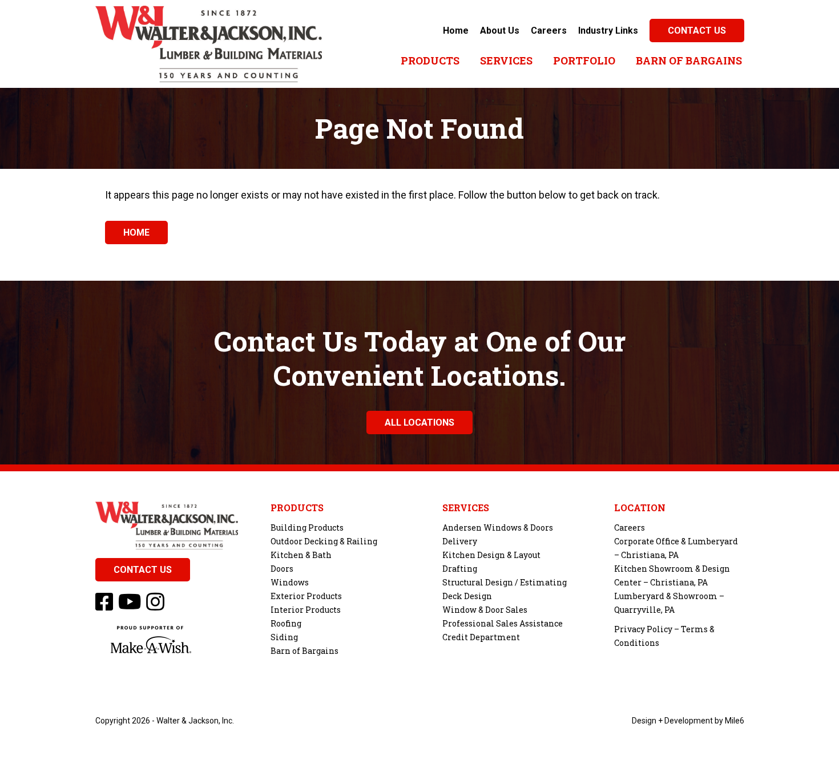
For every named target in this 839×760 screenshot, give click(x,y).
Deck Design (467, 596)
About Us (499, 30)
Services (506, 60)
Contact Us (697, 30)
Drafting (459, 568)
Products (430, 60)
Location (639, 508)
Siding (284, 637)
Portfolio (584, 60)
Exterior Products (306, 596)
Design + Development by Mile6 (688, 720)
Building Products (307, 527)
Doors (282, 568)
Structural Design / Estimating (504, 582)
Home (456, 30)
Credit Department (481, 637)
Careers (549, 30)
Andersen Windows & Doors (497, 527)
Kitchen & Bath (301, 554)
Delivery (459, 541)
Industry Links (608, 30)
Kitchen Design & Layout (491, 554)
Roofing (286, 623)
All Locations (419, 422)
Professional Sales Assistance (502, 623)
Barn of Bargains (689, 60)
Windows (290, 582)
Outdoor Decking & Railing (324, 541)
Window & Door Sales (484, 609)
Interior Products (306, 609)
